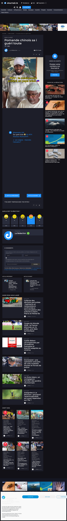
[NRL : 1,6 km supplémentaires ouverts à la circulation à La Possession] (23, 414)
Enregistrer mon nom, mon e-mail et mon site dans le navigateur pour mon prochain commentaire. (20, 260)
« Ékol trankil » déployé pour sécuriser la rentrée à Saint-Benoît (36, 464)
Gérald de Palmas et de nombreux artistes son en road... (35, 283)
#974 (30, 134)
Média (25, 10)
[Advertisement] (33, 19)
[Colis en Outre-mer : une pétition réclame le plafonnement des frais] (55, 154)
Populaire (41, 3)
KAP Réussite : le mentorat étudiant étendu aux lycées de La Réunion (8, 462)
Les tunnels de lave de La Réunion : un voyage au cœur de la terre (54, 97)
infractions (6, 422)
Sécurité (5, 425)
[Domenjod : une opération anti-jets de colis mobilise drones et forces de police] (12, 361)
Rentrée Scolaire (35, 458)
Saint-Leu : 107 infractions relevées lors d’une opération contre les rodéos (8, 430)
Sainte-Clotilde (21, 455)
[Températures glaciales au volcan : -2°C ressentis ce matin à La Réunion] (55, 123)
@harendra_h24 (18, 132)
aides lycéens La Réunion (6, 453)
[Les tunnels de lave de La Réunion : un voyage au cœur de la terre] (55, 89)
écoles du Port (35, 426)
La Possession (21, 422)
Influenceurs (18, 10)
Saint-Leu (9, 424)
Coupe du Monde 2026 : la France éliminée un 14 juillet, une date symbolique (31, 327)
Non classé (8, 37)
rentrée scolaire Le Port (36, 428)
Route (19, 454)
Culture (10, 10)
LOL (22, 225)
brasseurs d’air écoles (35, 422)
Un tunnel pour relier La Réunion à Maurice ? (52, 146)
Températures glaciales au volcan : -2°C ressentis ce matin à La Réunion (54, 131)
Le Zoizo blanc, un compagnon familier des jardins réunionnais (32, 380)
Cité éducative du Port (36, 424)
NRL (22, 423)
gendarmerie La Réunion (35, 455)
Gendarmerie (6, 421)
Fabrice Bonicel (35, 453)
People (43, 10)
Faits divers (5, 12)
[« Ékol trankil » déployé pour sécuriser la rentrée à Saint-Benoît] (37, 446)
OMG (6, 225)
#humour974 (23, 136)
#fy (27, 134)
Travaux (19, 425)
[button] (2, 3)
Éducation (34, 420)
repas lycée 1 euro (7, 458)
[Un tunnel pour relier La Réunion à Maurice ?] (55, 139)
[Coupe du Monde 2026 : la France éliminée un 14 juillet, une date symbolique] (12, 325)
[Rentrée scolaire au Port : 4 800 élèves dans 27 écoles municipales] (37, 414)
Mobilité (19, 423)
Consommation (58, 10)
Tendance (26, 3)
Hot (34, 3)
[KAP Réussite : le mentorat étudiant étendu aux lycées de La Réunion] (8, 446)
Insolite (37, 10)
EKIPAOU (5, 454)
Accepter (30, 496)
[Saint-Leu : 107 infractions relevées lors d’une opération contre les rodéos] (8, 414)
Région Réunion (21, 453)
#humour (16, 136)
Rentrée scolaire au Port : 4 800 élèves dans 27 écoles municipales (37, 432)
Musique (31, 10)
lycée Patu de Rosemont (35, 457)
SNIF (39, 225)
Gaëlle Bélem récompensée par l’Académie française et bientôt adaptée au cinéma (32, 345)
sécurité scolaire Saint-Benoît (36, 460)
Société (3, 10)
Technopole (20, 456)
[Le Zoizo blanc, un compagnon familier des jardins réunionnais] (12, 379)
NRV (14, 225)
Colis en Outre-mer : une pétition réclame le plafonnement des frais (52, 161)
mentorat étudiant (7, 456)
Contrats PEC (35, 425)
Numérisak (5, 457)
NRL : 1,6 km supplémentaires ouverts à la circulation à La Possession (22, 430)
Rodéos (5, 424)
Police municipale (7, 423)
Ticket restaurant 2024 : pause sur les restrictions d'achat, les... (13, 284)
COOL (31, 225)
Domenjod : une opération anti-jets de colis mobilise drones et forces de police (32, 363)
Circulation (20, 420)
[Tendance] (5, 413)
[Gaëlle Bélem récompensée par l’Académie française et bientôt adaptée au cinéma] (12, 342)
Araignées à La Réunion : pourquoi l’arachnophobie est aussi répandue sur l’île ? (32, 396)
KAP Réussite (6, 455)
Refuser (47, 496)
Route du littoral (22, 424)
